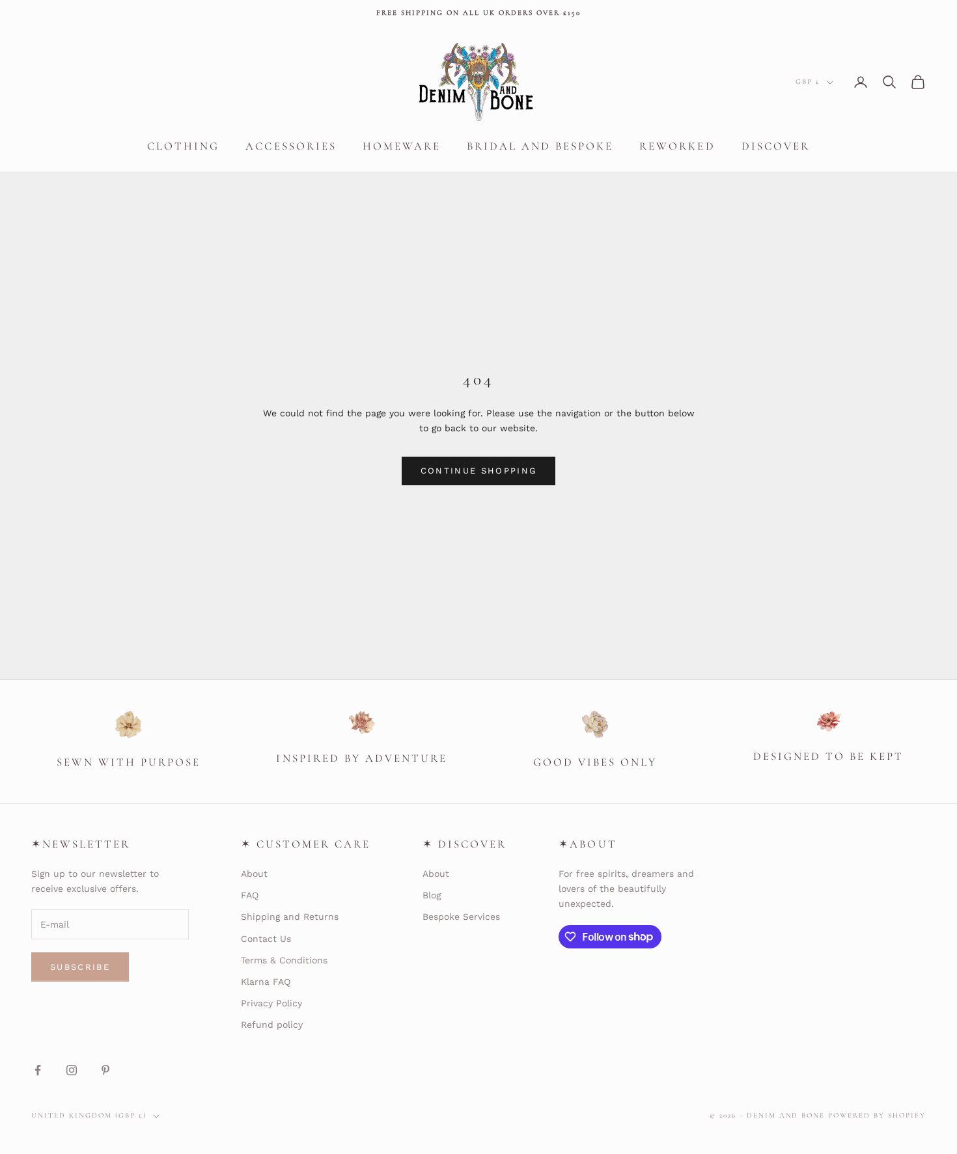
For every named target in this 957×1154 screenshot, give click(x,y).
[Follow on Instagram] (71, 1070)
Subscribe (80, 967)
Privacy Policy (271, 1003)
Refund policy (272, 1024)
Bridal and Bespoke (540, 146)
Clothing (183, 146)
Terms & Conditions (284, 960)
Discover (776, 146)
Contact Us (266, 938)
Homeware (402, 146)
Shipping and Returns (290, 916)
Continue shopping (479, 471)
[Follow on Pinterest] (105, 1070)
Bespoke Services (461, 916)
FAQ (249, 895)
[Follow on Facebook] (37, 1070)
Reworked (677, 146)
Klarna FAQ (265, 981)
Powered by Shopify (877, 1115)
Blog (432, 895)
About (254, 873)
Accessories (290, 146)
